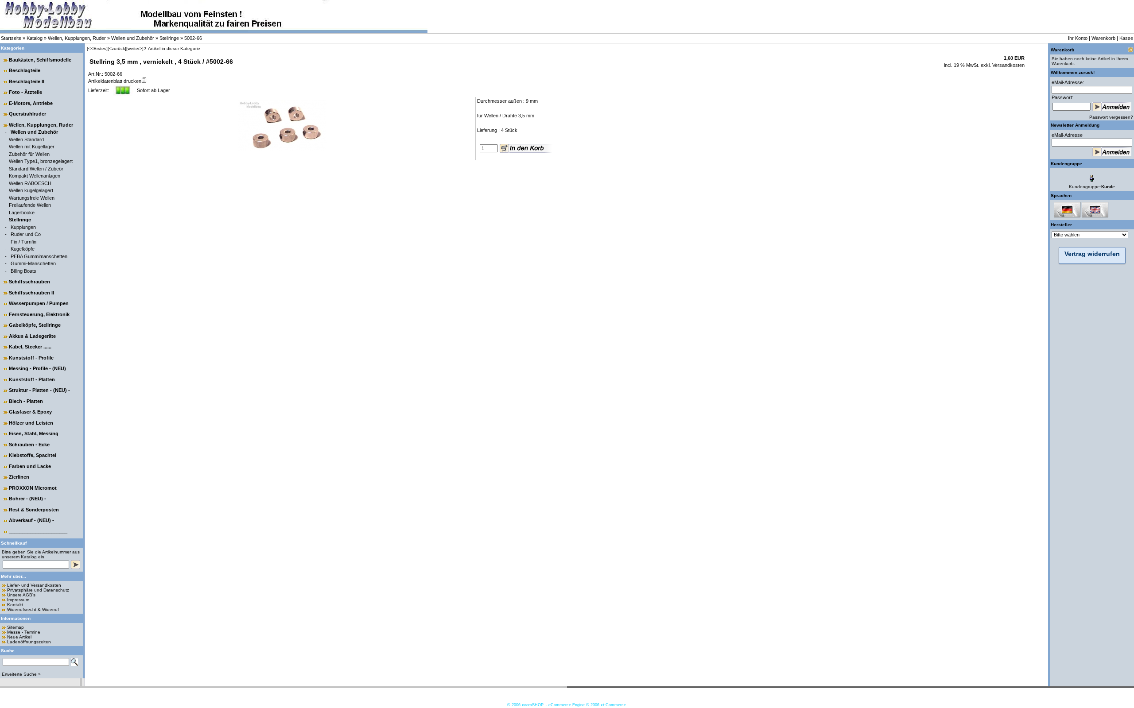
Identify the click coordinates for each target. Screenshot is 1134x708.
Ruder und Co (26, 234)
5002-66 (193, 38)
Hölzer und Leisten (31, 423)
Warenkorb (1103, 38)
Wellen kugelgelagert (31, 190)
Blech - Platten (26, 401)
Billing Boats (23, 271)
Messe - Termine (23, 632)
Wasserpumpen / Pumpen (39, 303)
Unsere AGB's (21, 594)
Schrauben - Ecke (29, 444)
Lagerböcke (22, 212)
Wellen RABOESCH (30, 183)
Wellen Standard (26, 139)
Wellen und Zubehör (132, 38)
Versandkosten (1008, 65)
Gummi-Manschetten (33, 263)
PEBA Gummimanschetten (39, 256)
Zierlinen (19, 477)
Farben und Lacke (30, 466)
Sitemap (15, 627)
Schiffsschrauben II (31, 292)
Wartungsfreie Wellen (31, 198)
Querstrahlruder (27, 113)
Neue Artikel (19, 636)
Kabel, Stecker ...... (30, 346)
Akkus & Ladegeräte (32, 336)
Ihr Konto (1077, 38)
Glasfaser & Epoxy (30, 411)
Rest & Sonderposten (34, 509)
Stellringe (169, 38)
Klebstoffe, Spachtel (32, 455)
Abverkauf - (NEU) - (31, 520)
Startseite (11, 38)
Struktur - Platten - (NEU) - (39, 390)
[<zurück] (117, 48)
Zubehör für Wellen (29, 154)
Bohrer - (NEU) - (27, 498)
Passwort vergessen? (1111, 117)
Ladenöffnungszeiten (29, 641)
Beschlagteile (24, 70)
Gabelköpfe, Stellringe (35, 325)
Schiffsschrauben (29, 281)
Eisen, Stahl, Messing (33, 433)
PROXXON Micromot (33, 488)
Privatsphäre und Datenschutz (38, 590)
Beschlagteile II (26, 81)
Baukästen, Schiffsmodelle (40, 59)
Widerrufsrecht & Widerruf (33, 609)
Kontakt (15, 604)
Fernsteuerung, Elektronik (39, 314)
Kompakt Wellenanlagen (34, 175)
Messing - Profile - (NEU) (37, 368)
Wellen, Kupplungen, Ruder (77, 38)
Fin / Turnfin (23, 241)
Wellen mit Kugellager (31, 146)
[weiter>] (135, 48)
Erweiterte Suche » (21, 674)
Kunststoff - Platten (32, 379)
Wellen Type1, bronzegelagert (41, 161)
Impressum (18, 599)
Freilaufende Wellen (30, 205)
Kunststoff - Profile (31, 357)
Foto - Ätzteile (25, 92)
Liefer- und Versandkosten (34, 585)
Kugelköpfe (23, 248)
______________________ (38, 531)
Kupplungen (23, 227)
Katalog (35, 38)
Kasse (1126, 38)
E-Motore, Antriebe (31, 103)
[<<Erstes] (97, 48)
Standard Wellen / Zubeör (36, 168)
